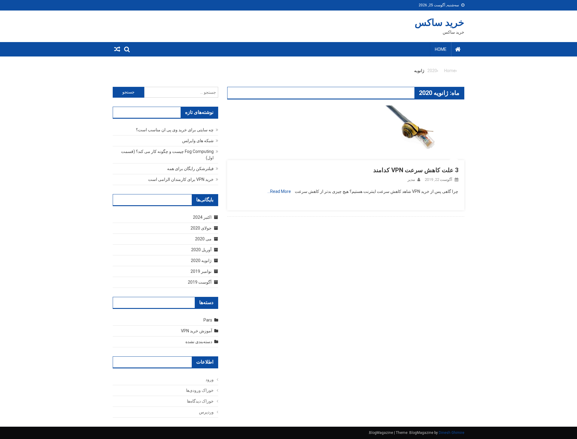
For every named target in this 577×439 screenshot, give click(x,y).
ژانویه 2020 (201, 260)
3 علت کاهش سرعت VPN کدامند (415, 170)
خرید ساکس (439, 22)
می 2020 (203, 238)
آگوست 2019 (200, 282)
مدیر (411, 179)
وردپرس (206, 412)
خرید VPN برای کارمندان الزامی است (181, 179)
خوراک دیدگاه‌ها (200, 401)
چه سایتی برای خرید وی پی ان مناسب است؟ (175, 129)
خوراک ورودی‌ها (200, 390)
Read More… (279, 191)
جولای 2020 (201, 228)
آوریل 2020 (201, 249)
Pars (207, 320)
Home (441, 49)
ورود (210, 379)
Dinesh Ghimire (451, 433)
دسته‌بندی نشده (198, 341)
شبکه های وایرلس (198, 140)
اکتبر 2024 (202, 217)
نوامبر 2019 (201, 271)
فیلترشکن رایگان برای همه (190, 168)
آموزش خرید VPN (196, 330)
